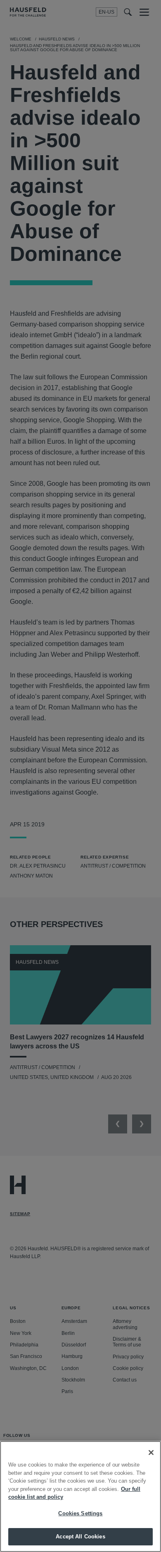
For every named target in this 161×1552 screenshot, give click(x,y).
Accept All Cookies (80, 1536)
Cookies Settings (80, 1513)
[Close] (151, 1452)
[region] (80, 1496)
